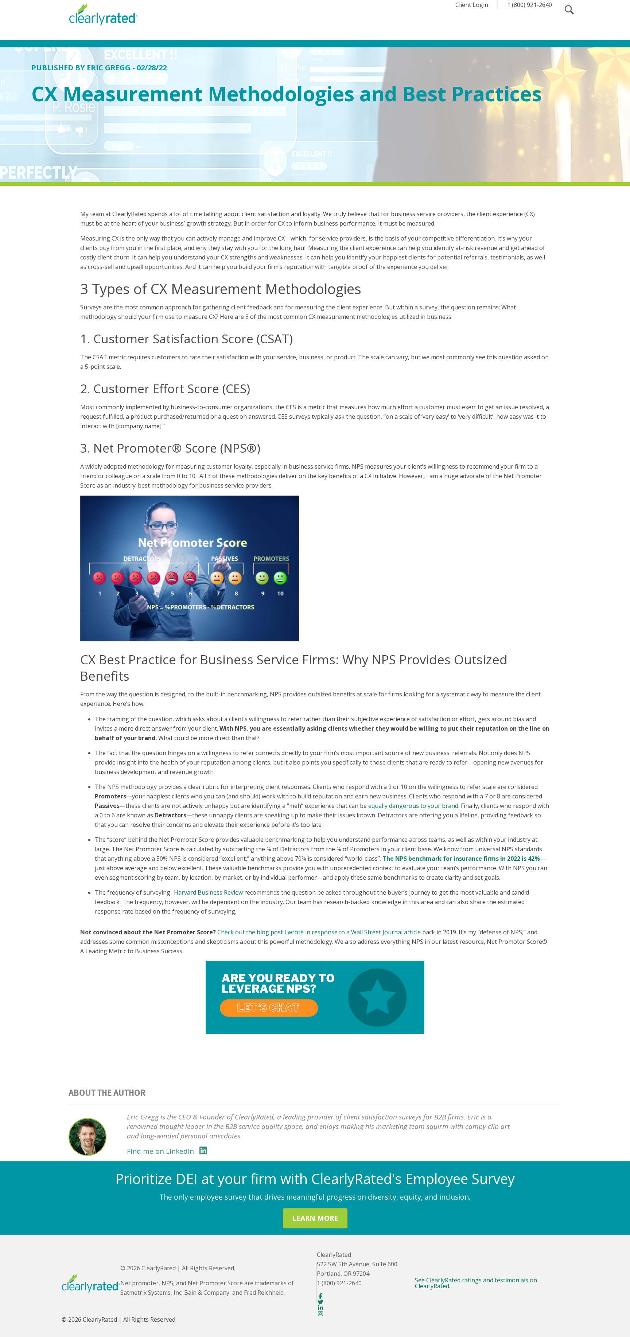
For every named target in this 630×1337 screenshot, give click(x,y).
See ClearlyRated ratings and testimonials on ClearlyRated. (476, 1283)
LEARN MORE (315, 1218)
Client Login (471, 5)
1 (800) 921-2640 (529, 5)
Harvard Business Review (208, 892)
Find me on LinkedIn (160, 1151)
